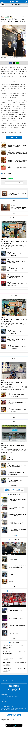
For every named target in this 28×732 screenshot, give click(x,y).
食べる (7, 4)
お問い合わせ (4, 699)
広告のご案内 (4, 701)
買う (16, 4)
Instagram (15, 689)
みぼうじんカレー (6, 173)
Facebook (8, 689)
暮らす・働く (20, 4)
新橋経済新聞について (6, 694)
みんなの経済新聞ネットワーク (14, 715)
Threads (19, 689)
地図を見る (14, 137)
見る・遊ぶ (12, 4)
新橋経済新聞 (14, 2)
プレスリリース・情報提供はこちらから (9, 696)
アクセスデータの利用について (7, 698)
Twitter (12, 689)
